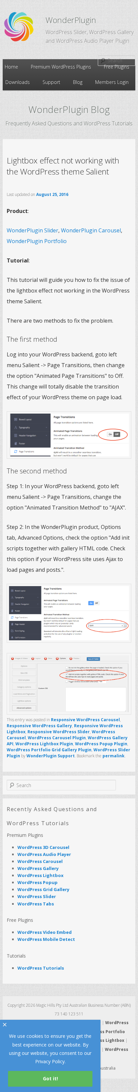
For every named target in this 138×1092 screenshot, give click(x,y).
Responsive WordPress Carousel (85, 720)
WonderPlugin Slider (32, 230)
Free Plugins (116, 67)
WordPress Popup (37, 882)
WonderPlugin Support (50, 756)
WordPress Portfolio (103, 1031)
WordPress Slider (36, 896)
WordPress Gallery (38, 868)
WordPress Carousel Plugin (57, 738)
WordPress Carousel (40, 861)
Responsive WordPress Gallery (39, 726)
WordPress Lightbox (40, 875)
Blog (77, 82)
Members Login (112, 82)
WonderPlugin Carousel (91, 230)
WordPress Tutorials (40, 968)
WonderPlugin (71, 19)
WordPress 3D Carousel (43, 847)
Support (51, 82)
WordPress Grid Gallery (43, 889)
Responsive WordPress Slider (58, 732)
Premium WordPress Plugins (61, 67)
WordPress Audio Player (44, 854)
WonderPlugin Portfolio (37, 241)
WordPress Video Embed (44, 932)
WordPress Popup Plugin (101, 744)
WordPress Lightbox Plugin (44, 744)
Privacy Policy (50, 1061)
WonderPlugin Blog (69, 109)
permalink (113, 756)
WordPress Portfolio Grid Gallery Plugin (49, 750)
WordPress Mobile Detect (46, 939)
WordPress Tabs (35, 904)
